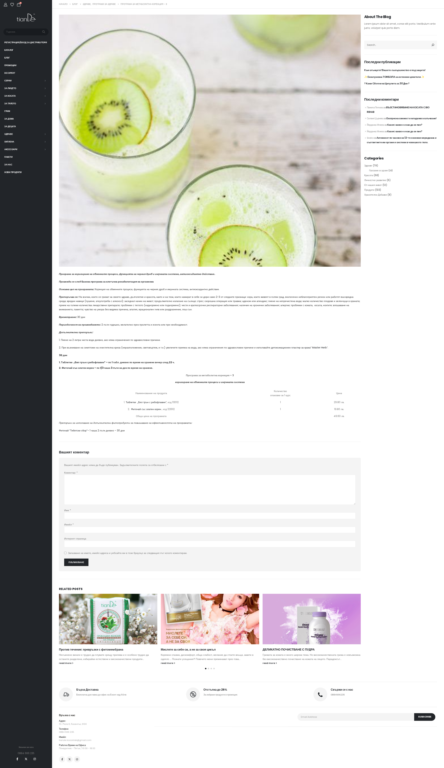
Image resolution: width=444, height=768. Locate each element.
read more (65, 663)
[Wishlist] (12, 5)
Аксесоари (10, 149)
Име (67, 510)
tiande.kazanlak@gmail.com (75, 740)
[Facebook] (17, 759)
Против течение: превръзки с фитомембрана (91, 649)
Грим (7, 111)
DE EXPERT (9, 72)
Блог (7, 57)
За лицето (10, 88)
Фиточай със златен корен (78, 368)
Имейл (69, 524)
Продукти (369, 190)
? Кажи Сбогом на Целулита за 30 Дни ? (386, 83)
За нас (8, 164)
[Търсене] (43, 32)
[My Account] (5, 5)
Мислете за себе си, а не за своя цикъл (188, 649)
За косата (10, 95)
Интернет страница (75, 538)
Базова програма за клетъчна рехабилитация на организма (118, 281)
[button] (205, 668)
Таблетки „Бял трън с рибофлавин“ (83, 362)
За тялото (10, 103)
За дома (9, 118)
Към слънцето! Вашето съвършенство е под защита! (394, 70)
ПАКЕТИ (8, 156)
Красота (368, 175)
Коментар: (71, 472)
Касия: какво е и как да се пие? (404, 124)
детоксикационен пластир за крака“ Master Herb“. (299, 347)
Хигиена (9, 141)
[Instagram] (34, 759)
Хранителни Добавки (375, 194)
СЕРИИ (8, 80)
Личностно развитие (375, 180)
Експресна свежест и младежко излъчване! (411, 118)
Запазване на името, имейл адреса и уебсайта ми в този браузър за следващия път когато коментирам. (127, 553)
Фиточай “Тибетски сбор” (73, 430)
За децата (10, 126)
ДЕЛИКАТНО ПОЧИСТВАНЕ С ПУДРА (289, 649)
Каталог (8, 50)
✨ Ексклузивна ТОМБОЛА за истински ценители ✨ (394, 77)
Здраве (8, 134)
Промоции (10, 65)
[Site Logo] (26, 17)
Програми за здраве (378, 170)
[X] (26, 759)
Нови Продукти (13, 172)
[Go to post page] (108, 619)
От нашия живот (373, 185)
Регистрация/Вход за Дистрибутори (25, 42)
